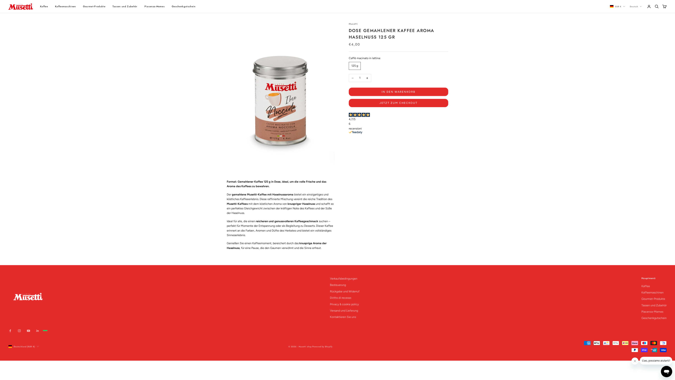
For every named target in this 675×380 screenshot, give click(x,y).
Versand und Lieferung (344, 310)
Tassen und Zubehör (124, 6)
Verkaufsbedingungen (343, 278)
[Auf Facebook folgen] (10, 330)
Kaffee (44, 6)
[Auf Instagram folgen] (19, 330)
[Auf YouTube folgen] (28, 330)
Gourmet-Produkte (94, 6)
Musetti (353, 24)
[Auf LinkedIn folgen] (37, 330)
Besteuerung (338, 285)
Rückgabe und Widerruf (344, 291)
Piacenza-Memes (154, 6)
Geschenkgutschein (183, 6)
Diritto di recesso (340, 297)
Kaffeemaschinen (65, 6)
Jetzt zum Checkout (398, 102)
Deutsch (634, 6)
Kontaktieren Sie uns (343, 317)
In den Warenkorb (398, 91)
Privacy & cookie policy (344, 304)
